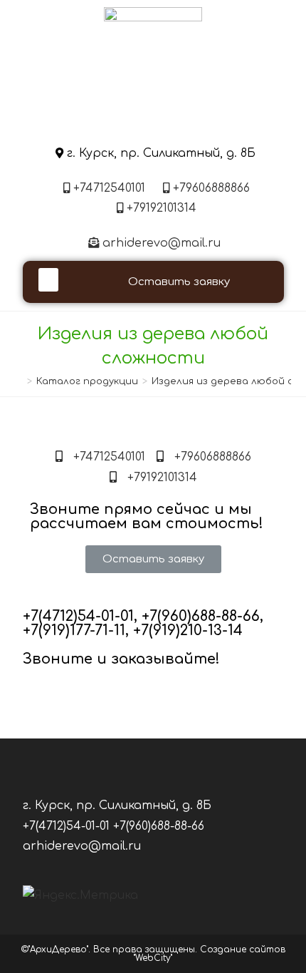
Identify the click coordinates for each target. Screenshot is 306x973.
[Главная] (19, 381)
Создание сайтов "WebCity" (209, 953)
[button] (48, 280)
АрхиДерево (153, 121)
